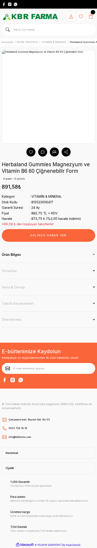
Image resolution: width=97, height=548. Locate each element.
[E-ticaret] (48, 545)
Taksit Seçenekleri (18, 303)
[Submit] (8, 368)
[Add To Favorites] (30, 152)
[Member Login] (71, 16)
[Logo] (30, 16)
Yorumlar (9, 271)
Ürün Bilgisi (11, 254)
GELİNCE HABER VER (48, 235)
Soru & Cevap (13, 287)
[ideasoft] (25, 545)
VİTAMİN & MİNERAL (46, 196)
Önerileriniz (11, 319)
